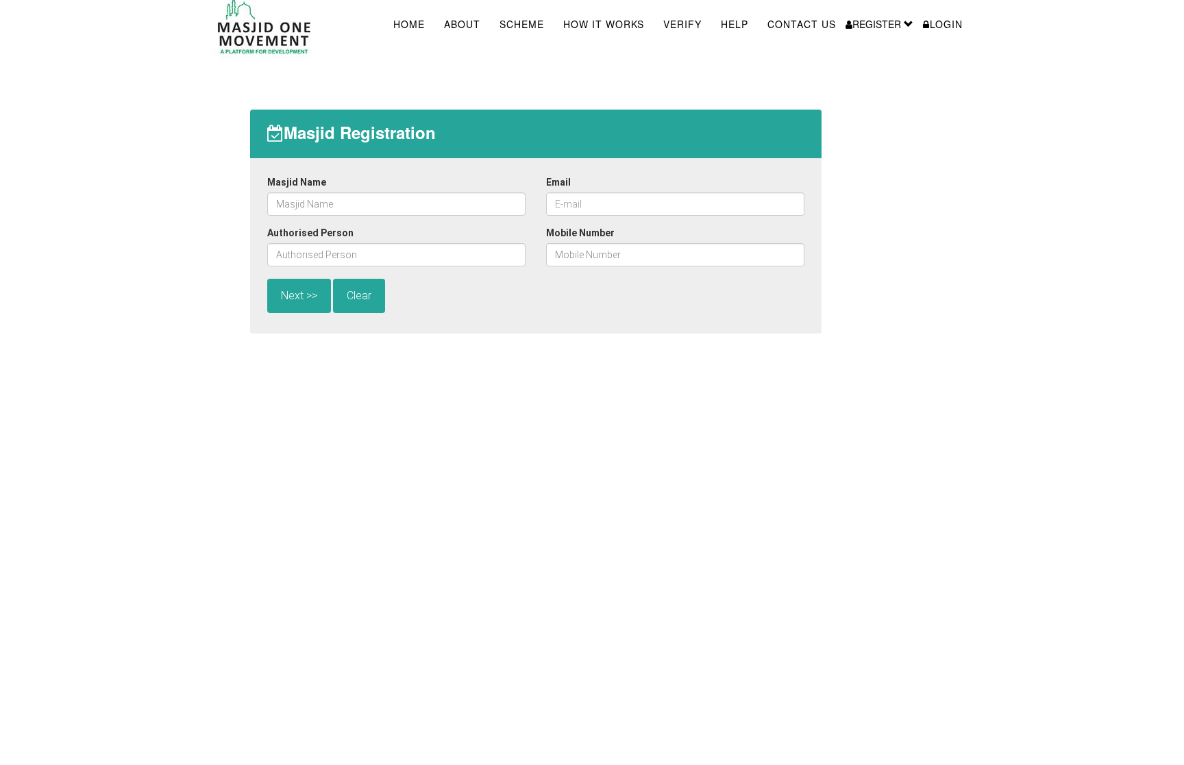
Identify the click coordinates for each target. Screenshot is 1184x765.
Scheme (522, 24)
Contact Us (801, 24)
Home (409, 24)
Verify (682, 24)
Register (878, 24)
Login (946, 24)
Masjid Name (296, 182)
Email (558, 182)
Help (734, 24)
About (462, 24)
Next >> (299, 295)
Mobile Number (580, 232)
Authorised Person (310, 232)
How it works (603, 24)
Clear (359, 295)
